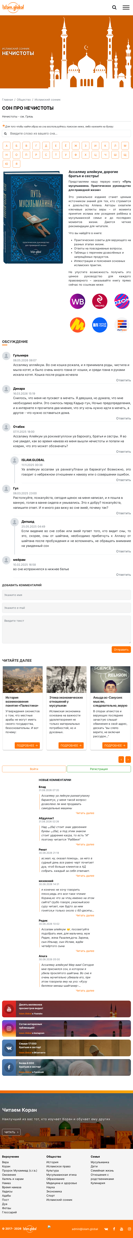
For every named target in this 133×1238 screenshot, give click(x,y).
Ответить (123, 380)
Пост (5, 1199)
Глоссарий (9, 1212)
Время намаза (11, 1187)
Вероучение (10, 1156)
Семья (95, 1156)
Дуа (4, 1204)
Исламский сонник (59, 1199)
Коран (6, 1166)
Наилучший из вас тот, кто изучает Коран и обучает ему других (56, 1119)
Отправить (121, 649)
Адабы (6, 1195)
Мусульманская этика (61, 1174)
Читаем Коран (19, 1110)
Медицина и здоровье (61, 1183)
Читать (10, 1132)
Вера (5, 1162)
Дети (94, 1166)
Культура (52, 1170)
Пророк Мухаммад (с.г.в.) (19, 1170)
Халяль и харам (13, 1179)
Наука (50, 1187)
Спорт (50, 1195)
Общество (53, 1156)
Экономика (54, 1191)
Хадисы (7, 1191)
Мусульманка (100, 1162)
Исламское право (58, 1166)
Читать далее (85, 813)
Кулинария (98, 1183)
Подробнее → (27, 745)
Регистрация (99, 769)
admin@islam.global (85, 1229)
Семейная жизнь (102, 1170)
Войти (34, 769)
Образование (55, 1179)
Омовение (9, 1174)
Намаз (6, 1183)
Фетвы (6, 1208)
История (52, 1162)
